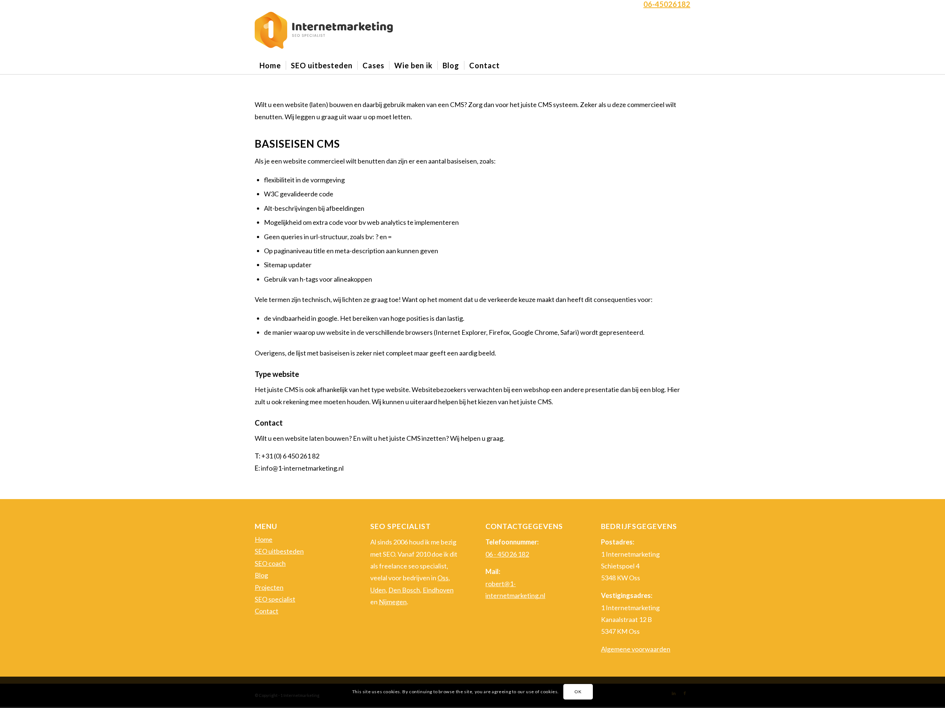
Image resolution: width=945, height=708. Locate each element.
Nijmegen (393, 602)
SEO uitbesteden (279, 551)
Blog (261, 575)
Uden (378, 590)
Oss (443, 578)
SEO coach (270, 563)
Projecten (269, 587)
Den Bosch (404, 590)
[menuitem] (270, 65)
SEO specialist (275, 599)
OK (577, 691)
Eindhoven (438, 590)
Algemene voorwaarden (635, 649)
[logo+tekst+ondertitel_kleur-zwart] (324, 30)
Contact (266, 611)
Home (263, 539)
